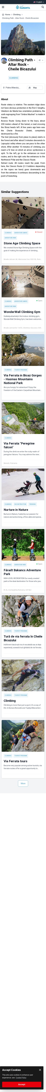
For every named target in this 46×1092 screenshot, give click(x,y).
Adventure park (10, 238)
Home (7, 15)
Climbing (17, 15)
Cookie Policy (21, 1078)
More (23, 783)
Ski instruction (20, 504)
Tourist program (20, 370)
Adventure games (20, 232)
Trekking (32, 504)
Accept (21, 1084)
